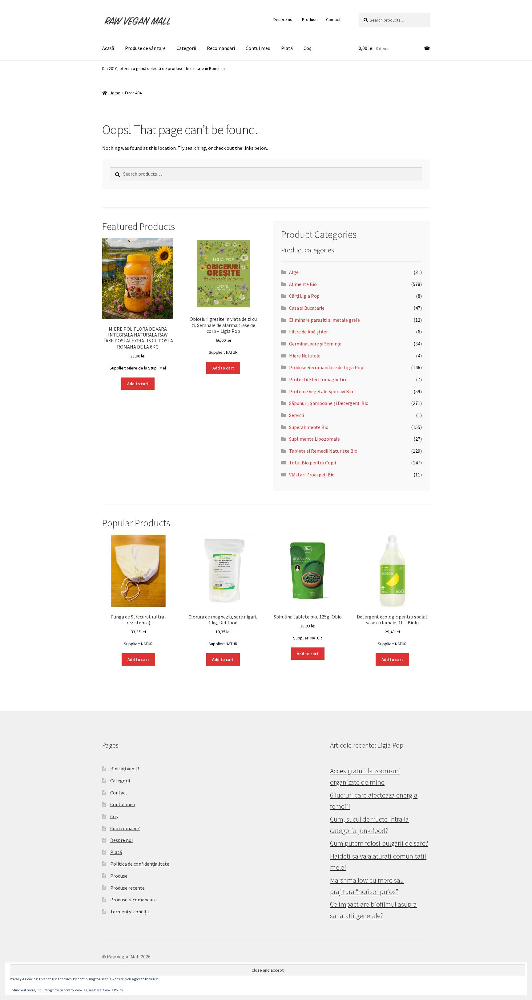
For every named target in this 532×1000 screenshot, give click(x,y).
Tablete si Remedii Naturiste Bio (323, 451)
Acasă (108, 48)
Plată (287, 48)
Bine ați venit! (124, 768)
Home (115, 93)
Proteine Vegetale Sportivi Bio (321, 391)
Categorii (186, 48)
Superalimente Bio (308, 427)
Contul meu (258, 48)
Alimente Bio (303, 284)
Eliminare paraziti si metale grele (324, 320)
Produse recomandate (133, 899)
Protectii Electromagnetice (318, 379)
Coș (307, 48)
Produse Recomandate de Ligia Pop (326, 367)
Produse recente (127, 888)
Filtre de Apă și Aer (308, 332)
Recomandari (221, 48)
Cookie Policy (113, 990)
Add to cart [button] (138, 383)
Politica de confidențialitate (139, 864)
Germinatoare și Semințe (315, 344)
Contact (333, 19)
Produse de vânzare (145, 48)
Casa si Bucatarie (306, 308)
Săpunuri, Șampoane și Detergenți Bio (329, 403)
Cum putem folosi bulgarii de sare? (379, 843)
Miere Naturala (304, 356)
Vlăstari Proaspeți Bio (312, 474)
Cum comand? (125, 828)
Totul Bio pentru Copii (312, 462)
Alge (294, 272)
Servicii (296, 415)
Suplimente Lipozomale (314, 439)
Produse (310, 19)
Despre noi (283, 19)
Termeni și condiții (129, 911)
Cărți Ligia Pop (304, 296)
